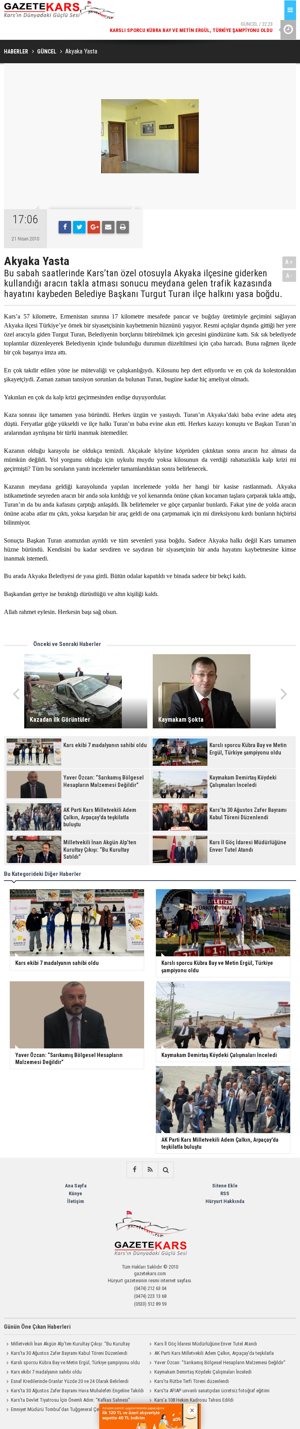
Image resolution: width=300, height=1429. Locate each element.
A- (289, 275)
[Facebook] (65, 227)
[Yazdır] (122, 227)
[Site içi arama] (165, 1170)
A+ (289, 262)
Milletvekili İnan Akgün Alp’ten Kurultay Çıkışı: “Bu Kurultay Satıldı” (67, 1345)
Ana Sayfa (75, 1186)
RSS (224, 1193)
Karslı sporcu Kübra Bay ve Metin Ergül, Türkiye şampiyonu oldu (75, 1362)
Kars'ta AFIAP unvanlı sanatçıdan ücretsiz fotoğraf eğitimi (212, 1390)
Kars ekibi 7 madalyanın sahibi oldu (46, 1372)
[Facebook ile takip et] (134, 1170)
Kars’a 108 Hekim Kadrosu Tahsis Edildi (194, 1400)
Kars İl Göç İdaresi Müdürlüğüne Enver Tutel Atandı (205, 1344)
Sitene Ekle (225, 1186)
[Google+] (94, 227)
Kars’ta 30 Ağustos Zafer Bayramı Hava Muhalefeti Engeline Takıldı (77, 1390)
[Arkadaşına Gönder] (108, 227)
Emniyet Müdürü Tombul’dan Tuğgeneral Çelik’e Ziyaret (66, 1409)
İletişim (75, 1201)
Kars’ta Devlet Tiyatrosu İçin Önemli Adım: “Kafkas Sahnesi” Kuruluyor (67, 1401)
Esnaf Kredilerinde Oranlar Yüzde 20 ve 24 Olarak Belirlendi (70, 1381)
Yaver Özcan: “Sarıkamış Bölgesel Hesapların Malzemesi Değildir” (220, 1362)
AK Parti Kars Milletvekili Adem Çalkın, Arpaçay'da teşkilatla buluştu (210, 1354)
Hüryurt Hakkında (224, 1201)
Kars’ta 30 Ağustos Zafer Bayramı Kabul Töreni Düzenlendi (69, 1353)
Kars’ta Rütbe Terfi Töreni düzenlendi (191, 1381)
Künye (75, 1193)
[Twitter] (79, 227)
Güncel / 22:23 (191, 27)
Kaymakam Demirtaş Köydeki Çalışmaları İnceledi (203, 1372)
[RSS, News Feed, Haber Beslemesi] (150, 1170)
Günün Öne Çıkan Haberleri (37, 1326)
